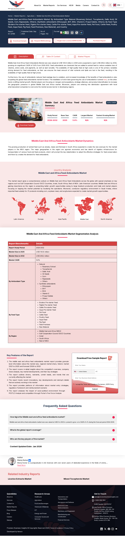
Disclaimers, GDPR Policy (106, 384)
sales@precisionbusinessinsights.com (106, 497)
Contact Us (95, 5)
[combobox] (84, 371)
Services (9, 500)
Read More (21, 465)
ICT (36, 510)
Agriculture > (31, 16)
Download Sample (20, 41)
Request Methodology (42, 41)
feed (105, 80)
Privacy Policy (68, 528)
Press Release (11, 510)
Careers (86, 5)
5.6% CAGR (111, 103)
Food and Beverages (41, 503)
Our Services (62, 5)
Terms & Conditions (56, 528)
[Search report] (104, 5)
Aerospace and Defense (66, 502)
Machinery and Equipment (66, 511)
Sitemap (9, 520)
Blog (8, 513)
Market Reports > (20, 16)
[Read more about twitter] (105, 529)
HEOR (71, 5)
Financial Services (64, 520)
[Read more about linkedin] (29, 460)
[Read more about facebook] (109, 529)
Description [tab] (23, 56)
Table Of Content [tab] (53, 56)
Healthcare (38, 497)
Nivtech (20, 531)
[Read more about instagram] (112, 529)
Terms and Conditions (90, 384)
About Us (37, 5)
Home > (11, 16)
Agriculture (38, 500)
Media (78, 5)
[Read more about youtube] (116, 529)
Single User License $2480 (69, 41)
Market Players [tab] (84, 56)
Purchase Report (99, 41)
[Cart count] (110, 5)
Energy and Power (41, 513)
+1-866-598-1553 (99, 500)
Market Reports (49, 5)
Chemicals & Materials (42, 507)
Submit (95, 389)
